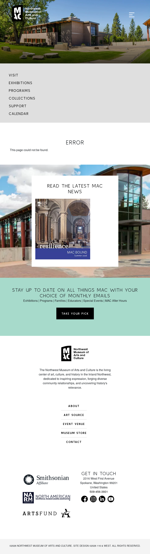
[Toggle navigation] (131, 15)
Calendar (19, 113)
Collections (22, 98)
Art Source (74, 415)
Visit (13, 75)
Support (18, 106)
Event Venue (74, 423)
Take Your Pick (75, 313)
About (74, 406)
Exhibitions (20, 83)
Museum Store (74, 432)
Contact (74, 441)
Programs (19, 90)
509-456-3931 (99, 491)
